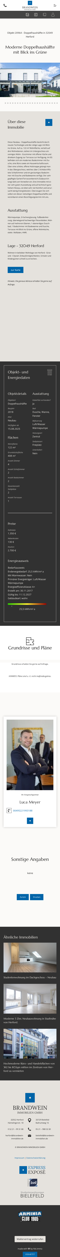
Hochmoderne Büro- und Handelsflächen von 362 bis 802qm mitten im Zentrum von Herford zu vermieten (29, 1067)
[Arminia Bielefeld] (30, 1216)
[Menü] (55, 5)
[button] (3, 103)
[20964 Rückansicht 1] (30, 79)
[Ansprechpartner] (53, 14)
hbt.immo (37, 1248)
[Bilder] (28, 14)
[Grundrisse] (45, 14)
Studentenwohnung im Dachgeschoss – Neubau (30, 977)
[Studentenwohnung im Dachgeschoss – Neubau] (30, 957)
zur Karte (15, 269)
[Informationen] (36, 14)
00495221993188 (22, 810)
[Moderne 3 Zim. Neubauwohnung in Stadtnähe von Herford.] (30, 999)
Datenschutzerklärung (35, 1158)
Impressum (19, 1158)
